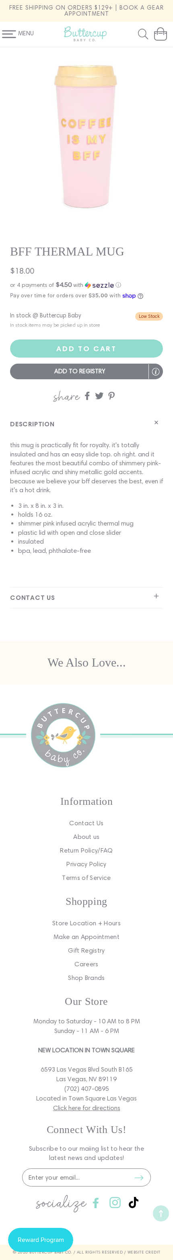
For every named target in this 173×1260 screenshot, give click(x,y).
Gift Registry (86, 950)
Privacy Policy (86, 864)
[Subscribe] (139, 1178)
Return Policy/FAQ (86, 850)
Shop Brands (86, 978)
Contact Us (86, 823)
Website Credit (144, 1252)
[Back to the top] (161, 1213)
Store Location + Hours (86, 923)
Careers (86, 964)
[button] (144, 34)
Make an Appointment (86, 937)
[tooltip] (156, 372)
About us (86, 837)
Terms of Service (86, 878)
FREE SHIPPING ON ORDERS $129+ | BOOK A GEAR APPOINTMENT (86, 10)
